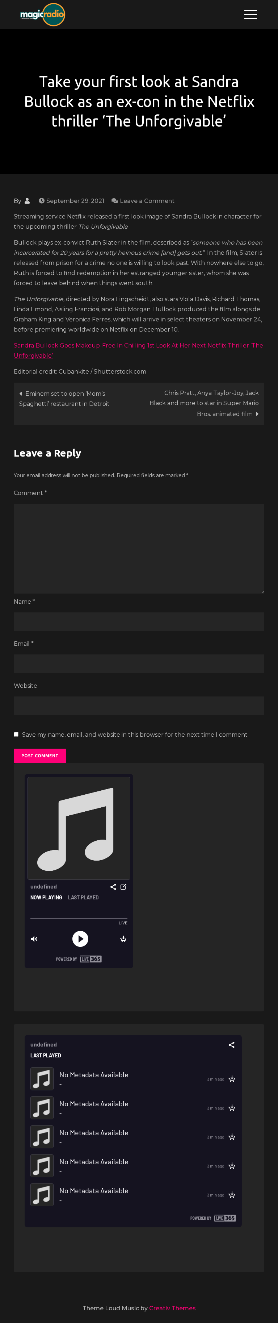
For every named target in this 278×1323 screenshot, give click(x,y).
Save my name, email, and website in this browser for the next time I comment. (135, 735)
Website (25, 685)
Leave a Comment (147, 200)
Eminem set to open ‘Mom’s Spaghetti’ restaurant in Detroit (64, 398)
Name (24, 601)
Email (24, 643)
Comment (30, 493)
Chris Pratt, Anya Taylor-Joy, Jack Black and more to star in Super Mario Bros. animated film (204, 403)
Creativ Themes (172, 1308)
